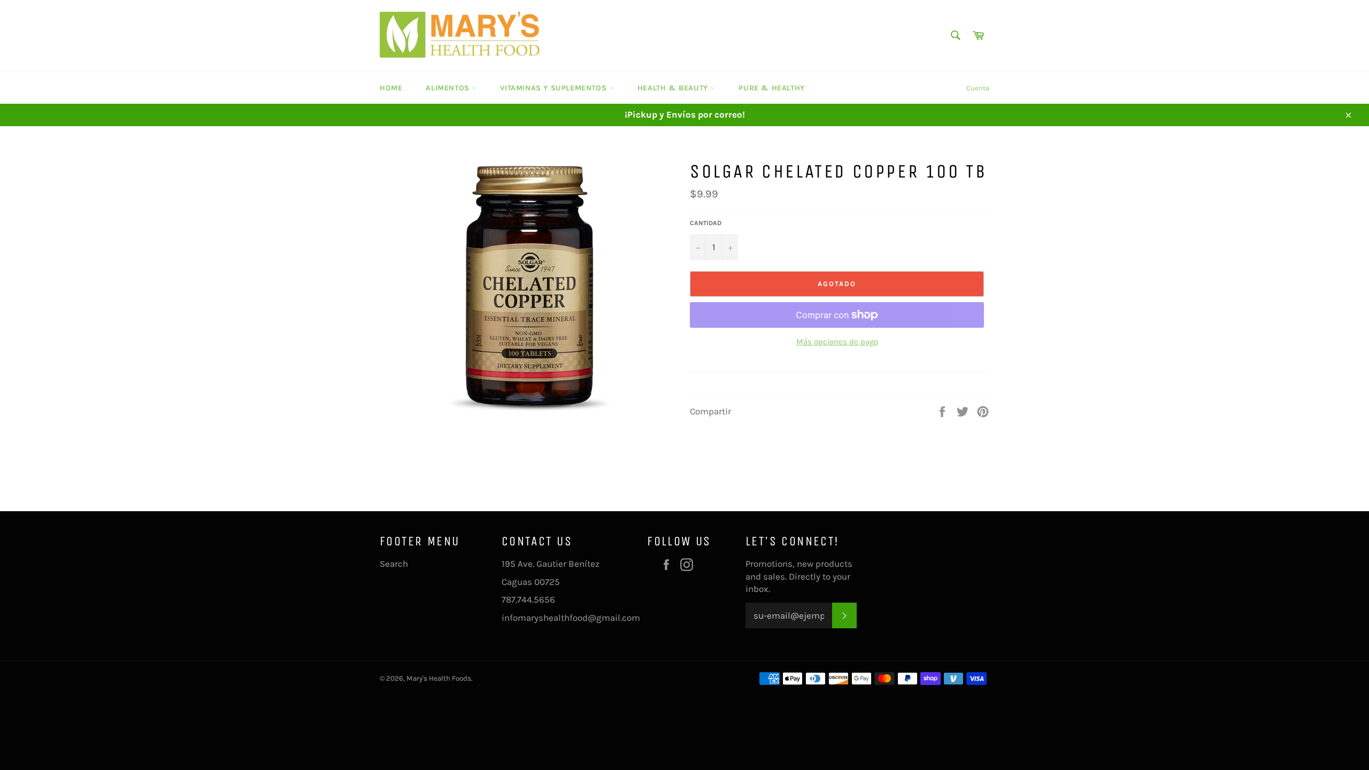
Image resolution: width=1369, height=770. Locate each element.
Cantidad (705, 223)
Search (394, 563)
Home (391, 88)
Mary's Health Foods (438, 678)
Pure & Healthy (771, 88)
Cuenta (977, 88)
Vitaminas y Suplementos (554, 88)
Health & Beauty (674, 88)
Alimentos (449, 88)
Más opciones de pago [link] (837, 341)
